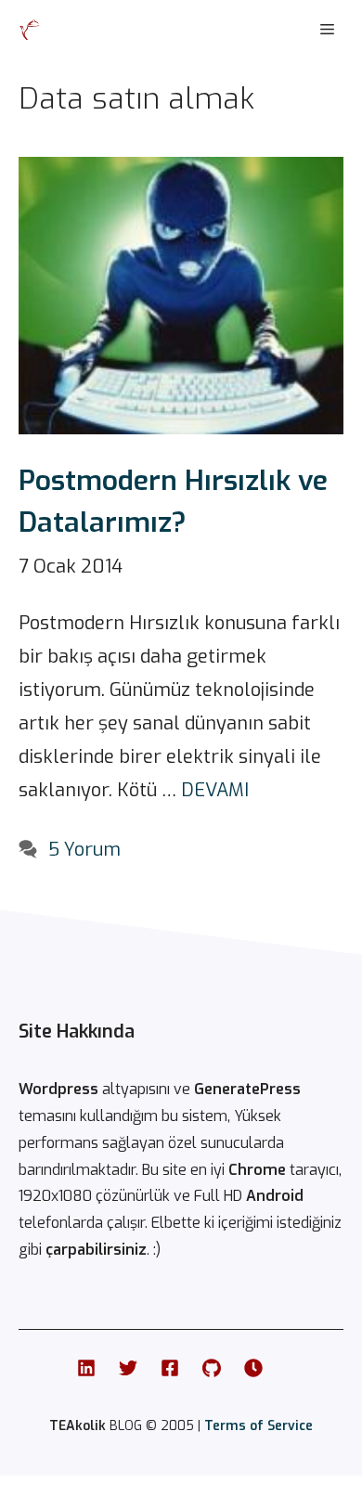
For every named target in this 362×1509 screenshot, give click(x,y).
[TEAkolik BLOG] (30, 29)
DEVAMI (215, 790)
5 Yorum (84, 849)
